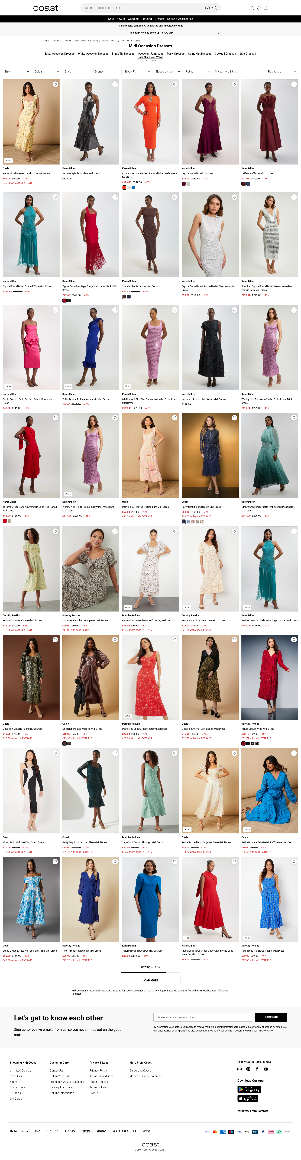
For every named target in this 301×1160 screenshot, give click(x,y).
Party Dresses (176, 53)
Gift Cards (16, 1098)
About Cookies (99, 1081)
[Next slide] (218, 32)
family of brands (263, 1027)
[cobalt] (133, 187)
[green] (188, 184)
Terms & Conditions (101, 1076)
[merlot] (243, 184)
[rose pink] (193, 522)
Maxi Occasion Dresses (60, 53)
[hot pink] (243, 743)
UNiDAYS (15, 1093)
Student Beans (19, 1087)
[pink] (64, 743)
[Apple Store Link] (249, 1098)
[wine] (184, 184)
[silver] (69, 743)
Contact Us (56, 1070)
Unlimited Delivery (20, 1070)
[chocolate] (124, 297)
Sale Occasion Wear (150, 57)
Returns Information (62, 1093)
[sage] (197, 522)
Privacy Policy (98, 1070)
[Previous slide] (82, 32)
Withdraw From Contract (252, 1111)
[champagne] (202, 522)
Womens (57, 40)
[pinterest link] (248, 1069)
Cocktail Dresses (225, 53)
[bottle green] (248, 743)
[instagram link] (239, 1069)
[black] (69, 300)
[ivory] (129, 187)
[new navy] (184, 522)
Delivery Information (62, 1087)
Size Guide (16, 1076)
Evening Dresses (109, 40)
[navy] (248, 184)
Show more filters (226, 71)
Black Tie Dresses (123, 53)
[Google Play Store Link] (249, 1089)
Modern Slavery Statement (146, 1076)
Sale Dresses (247, 53)
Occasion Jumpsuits (150, 53)
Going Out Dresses (199, 53)
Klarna (14, 1081)
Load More (150, 980)
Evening (94, 40)
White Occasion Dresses (93, 53)
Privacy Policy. (265, 1030)
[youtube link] (266, 1069)
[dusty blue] (188, 522)
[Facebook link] (257, 1069)
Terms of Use (98, 1087)
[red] (124, 187)
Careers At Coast (140, 1070)
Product (94, 1093)
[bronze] (257, 743)
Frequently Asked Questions (67, 1081)
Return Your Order (60, 1076)
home (46, 40)
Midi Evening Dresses (131, 40)
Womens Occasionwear (76, 40)
